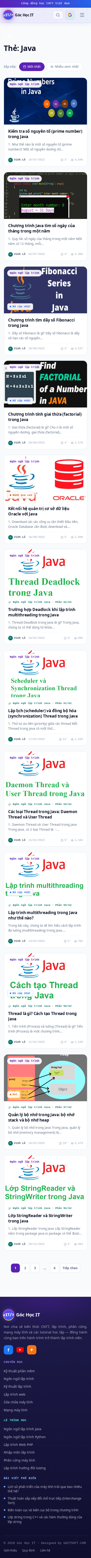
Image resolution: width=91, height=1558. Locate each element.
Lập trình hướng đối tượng (25, 1468)
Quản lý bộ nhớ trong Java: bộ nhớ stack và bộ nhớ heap (41, 1117)
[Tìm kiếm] (58, 15)
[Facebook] (8, 1349)
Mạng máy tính (16, 1410)
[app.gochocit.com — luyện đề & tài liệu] (31, 1349)
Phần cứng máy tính (19, 1460)
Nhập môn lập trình (19, 1452)
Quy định (28, 1550)
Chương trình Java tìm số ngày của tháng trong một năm (41, 228)
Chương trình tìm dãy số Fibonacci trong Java (41, 322)
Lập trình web (14, 1394)
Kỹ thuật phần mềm (19, 1371)
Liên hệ (45, 1550)
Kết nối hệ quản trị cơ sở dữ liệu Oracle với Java (38, 511)
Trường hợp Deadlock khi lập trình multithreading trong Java (41, 612)
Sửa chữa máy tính (18, 1402)
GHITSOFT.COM (74, 1543)
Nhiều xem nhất (67, 66)
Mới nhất (34, 66)
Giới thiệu (10, 1550)
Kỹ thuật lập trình (17, 1386)
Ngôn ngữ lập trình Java (22, 1429)
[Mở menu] (82, 15)
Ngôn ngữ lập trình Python (25, 1437)
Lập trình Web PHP (18, 1444)
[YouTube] (20, 1349)
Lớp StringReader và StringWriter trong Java (40, 1218)
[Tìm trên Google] (70, 15)
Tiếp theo (70, 1268)
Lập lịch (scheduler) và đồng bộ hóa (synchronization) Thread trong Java (43, 713)
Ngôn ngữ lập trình (19, 1378)
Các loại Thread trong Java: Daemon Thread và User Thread (42, 814)
